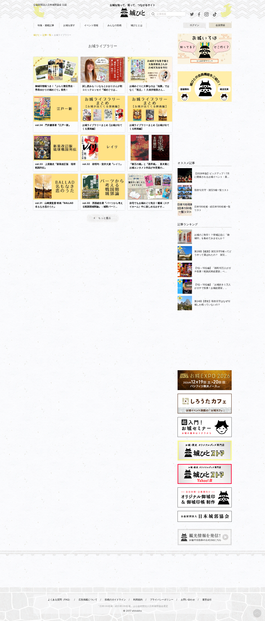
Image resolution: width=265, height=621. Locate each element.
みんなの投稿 (114, 25)
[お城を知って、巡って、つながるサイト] (132, 12)
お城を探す (69, 25)
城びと (36, 35)
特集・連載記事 (46, 25)
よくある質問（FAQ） (59, 599)
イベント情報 (91, 25)
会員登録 (220, 25)
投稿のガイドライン (115, 599)
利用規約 (138, 599)
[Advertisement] (205, 131)
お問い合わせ (188, 599)
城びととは (136, 25)
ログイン (194, 25)
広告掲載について (88, 599)
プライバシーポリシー (161, 599)
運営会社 (207, 599)
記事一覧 (47, 35)
